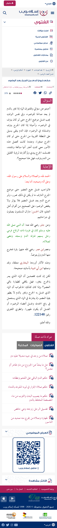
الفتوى (42, 22)
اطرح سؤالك (42, 31)
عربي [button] (49, 3)
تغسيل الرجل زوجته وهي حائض (31, 409)
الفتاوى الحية (41, 37)
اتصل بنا (19, 489)
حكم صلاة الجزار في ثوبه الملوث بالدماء (28, 387)
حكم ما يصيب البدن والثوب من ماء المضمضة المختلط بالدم (31, 398)
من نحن (9, 489)
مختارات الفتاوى (40, 55)
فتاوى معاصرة (41, 49)
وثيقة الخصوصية (47, 489)
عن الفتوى (43, 61)
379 (6, 93)
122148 (39, 315)
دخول (9, 3)
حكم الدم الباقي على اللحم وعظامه (30, 378)
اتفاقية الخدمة (32, 489)
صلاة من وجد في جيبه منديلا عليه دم (29, 356)
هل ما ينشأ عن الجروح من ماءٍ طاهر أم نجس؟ (30, 367)
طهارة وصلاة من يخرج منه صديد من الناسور (31, 420)
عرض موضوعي (41, 43)
